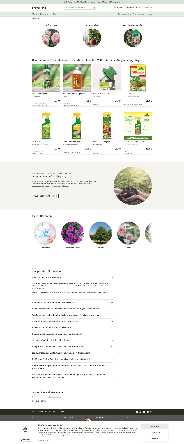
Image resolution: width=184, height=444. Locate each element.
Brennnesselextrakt (39, 94)
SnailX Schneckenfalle (101, 94)
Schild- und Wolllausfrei (71, 142)
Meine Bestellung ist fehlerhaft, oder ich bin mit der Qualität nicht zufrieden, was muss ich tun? (70, 367)
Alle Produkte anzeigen (45, 196)
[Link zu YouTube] (144, 412)
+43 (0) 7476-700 (40, 401)
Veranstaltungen (139, 14)
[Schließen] (151, 2)
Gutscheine (44, 248)
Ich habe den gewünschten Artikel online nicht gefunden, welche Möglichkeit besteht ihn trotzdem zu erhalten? (68, 376)
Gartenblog (100, 418)
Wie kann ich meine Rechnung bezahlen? (51, 328)
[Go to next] (149, 236)
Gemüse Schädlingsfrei (101, 142)
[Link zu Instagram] (140, 412)
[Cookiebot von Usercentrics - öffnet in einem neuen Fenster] (25, 440)
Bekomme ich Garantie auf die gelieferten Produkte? (57, 334)
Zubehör (53, 14)
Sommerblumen (73, 248)
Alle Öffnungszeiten (114, 2)
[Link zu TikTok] (148, 412)
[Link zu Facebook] (137, 412)
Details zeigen (43, 440)
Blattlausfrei (37, 142)
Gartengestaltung (124, 14)
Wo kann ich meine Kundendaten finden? (51, 340)
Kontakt (40, 412)
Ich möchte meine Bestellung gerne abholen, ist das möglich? (61, 353)
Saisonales (44, 14)
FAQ (33, 412)
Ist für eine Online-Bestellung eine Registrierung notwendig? (61, 359)
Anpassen (154, 432)
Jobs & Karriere (59, 412)
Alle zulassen (155, 426)
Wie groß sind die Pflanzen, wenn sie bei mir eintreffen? (58, 347)
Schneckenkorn (129, 94)
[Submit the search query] (94, 8)
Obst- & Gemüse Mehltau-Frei (135, 142)
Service (149, 14)
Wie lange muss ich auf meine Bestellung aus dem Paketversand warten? (66, 315)
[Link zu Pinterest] (151, 412)
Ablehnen (155, 438)
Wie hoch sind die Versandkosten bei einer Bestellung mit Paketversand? (66, 309)
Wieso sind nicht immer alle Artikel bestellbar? (54, 303)
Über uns (48, 412)
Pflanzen (35, 14)
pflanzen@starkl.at (54, 397)
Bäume (100, 248)
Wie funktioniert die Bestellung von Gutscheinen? (55, 322)
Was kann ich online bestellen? (46, 278)
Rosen (129, 248)
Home (34, 18)
